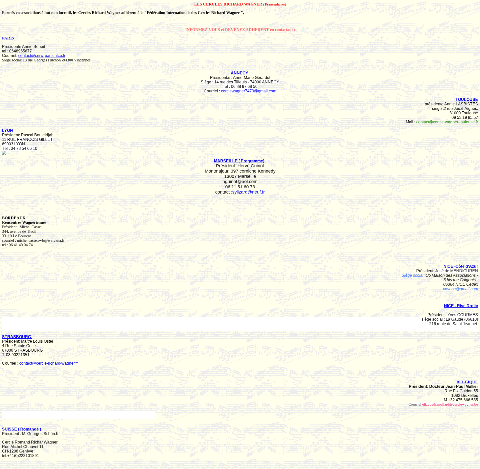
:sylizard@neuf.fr (248, 192)
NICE (461, 306)
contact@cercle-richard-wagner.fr (48, 363)
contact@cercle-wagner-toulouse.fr (447, 122)
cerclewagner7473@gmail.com (248, 91)
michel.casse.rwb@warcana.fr (40, 240)
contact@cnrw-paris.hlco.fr (41, 55)
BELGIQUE (467, 382)
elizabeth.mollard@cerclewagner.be (450, 404)
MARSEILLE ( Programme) (239, 161)
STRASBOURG (17, 337)
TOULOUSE (467, 99)
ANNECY (240, 73)
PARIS (8, 38)
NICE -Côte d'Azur (461, 266)
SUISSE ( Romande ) (21, 429)
